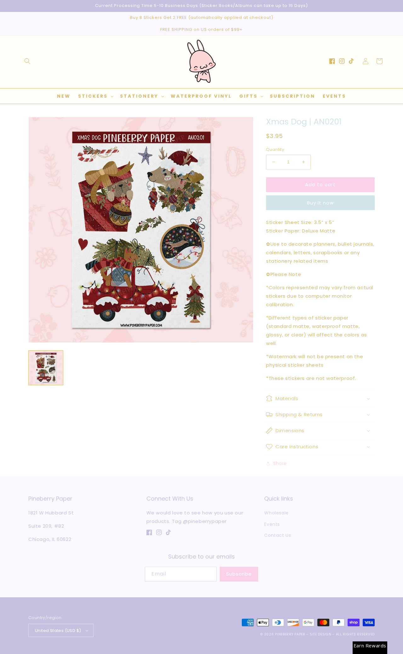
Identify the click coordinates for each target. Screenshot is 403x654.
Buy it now (320, 202)
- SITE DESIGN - (321, 634)
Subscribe (239, 574)
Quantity (275, 149)
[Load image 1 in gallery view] (45, 367)
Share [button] (280, 463)
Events (272, 524)
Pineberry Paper (290, 634)
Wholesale (276, 513)
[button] (27, 61)
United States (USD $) (58, 631)
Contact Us (277, 535)
